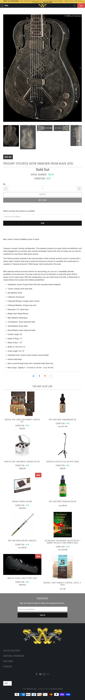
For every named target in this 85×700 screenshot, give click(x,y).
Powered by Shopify (56, 689)
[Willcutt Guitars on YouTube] (40, 674)
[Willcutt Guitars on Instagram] (44, 674)
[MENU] (1, 5)
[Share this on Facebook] (39, 376)
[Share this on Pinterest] (45, 376)
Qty (4, 184)
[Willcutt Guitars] (42, 5)
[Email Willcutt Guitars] (48, 674)
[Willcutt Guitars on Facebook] (36, 674)
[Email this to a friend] (50, 376)
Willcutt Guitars (32, 689)
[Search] (74, 5)
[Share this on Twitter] (33, 376)
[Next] (80, 68)
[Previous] (5, 68)
